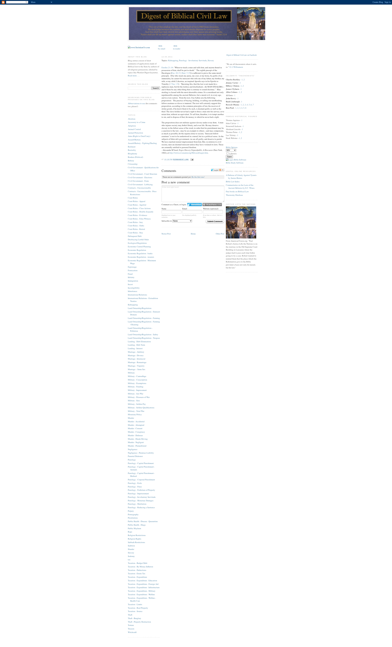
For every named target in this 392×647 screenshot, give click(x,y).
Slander (131, 549)
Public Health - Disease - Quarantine (143, 521)
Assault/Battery (134, 139)
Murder (131, 418)
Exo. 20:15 (176, 73)
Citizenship (133, 164)
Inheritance (132, 291)
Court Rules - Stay (135, 232)
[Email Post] (191, 159)
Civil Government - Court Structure (142, 173)
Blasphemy (132, 153)
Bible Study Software (234, 162)
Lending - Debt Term (136, 344)
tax (129, 559)
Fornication (133, 270)
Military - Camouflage (137, 376)
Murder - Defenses (135, 435)
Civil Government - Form (138, 181)
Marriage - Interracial (136, 358)
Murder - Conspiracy (136, 431)
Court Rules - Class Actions (139, 208)
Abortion (131, 118)
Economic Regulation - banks (140, 253)
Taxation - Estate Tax (136, 573)
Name (164, 208)
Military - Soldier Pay (137, 404)
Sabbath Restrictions (136, 542)
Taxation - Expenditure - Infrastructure (144, 587)
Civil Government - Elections (140, 177)
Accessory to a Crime (136, 122)
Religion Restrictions (137, 535)
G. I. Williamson (236, 67)
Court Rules (133, 197)
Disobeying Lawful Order (138, 239)
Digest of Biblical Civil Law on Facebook (241, 55)
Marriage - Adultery (136, 351)
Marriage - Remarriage (137, 362)
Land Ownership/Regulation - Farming (144, 318)
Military (131, 372)
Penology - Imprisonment (138, 493)
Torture (131, 625)
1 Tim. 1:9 (174, 84)
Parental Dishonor (135, 456)
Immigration (133, 280)
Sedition (131, 545)
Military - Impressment (137, 390)
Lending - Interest (135, 348)
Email (184, 208)
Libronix (233, 153)
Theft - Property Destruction (139, 621)
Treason (131, 628)
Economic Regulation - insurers (141, 257)
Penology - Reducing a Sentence (141, 507)
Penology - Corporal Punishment (141, 479)
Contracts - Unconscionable (139, 187)
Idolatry (131, 277)
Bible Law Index (233, 181)
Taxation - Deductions (137, 570)
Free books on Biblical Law (237, 191)
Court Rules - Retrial (136, 229)
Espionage (132, 266)
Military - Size (134, 400)
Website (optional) (210, 208)
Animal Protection (135, 132)
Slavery (131, 552)
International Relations (137, 294)
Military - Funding (135, 386)
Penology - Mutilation (137, 503)
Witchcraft (132, 632)
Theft (130, 614)
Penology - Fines (135, 486)
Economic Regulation (137, 250)
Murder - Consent (135, 428)
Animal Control (134, 129)
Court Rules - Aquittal (137, 204)
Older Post (220, 233)
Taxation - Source (135, 611)
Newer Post (166, 233)
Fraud (130, 274)
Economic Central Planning (139, 246)
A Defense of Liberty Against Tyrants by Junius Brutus (241, 177)
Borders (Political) (135, 157)
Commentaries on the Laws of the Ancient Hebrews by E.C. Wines (240, 186)
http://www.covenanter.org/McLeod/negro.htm (188, 152)
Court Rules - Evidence (137, 215)
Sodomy (131, 556)
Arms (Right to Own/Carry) (139, 136)
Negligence (132, 449)
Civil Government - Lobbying (140, 184)
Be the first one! (198, 177)
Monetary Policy (135, 414)
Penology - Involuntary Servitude (142, 497)
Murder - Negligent (136, 442)
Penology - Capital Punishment (141, 463)
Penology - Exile (135, 483)
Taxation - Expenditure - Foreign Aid (143, 584)
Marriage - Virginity (136, 365)
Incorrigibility (134, 287)
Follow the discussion (221, 170)
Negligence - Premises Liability (141, 452)
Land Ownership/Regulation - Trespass (144, 338)
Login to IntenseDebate (194, 204)
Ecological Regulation (137, 243)
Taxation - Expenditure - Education (142, 580)
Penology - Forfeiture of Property (141, 490)
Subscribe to (167, 220)
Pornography (133, 514)
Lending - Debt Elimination (139, 341)
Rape (130, 531)
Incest (130, 284)
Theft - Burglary (134, 618)
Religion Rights (134, 538)
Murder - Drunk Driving (138, 439)
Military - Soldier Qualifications (141, 407)
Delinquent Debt (135, 236)
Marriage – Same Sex (136, 369)
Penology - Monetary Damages (140, 500)
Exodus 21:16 (167, 67)
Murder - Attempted (136, 425)
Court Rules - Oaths (136, 225)
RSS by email (161, 47)
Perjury (131, 511)
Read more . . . (133, 75)
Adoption (132, 125)
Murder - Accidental (136, 421)
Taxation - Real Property (138, 607)
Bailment (132, 146)
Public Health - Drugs (137, 524)
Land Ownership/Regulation (139, 308)
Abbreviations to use (136, 103)
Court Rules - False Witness (139, 218)
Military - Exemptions (137, 383)
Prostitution (133, 517)
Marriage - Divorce (135, 355)
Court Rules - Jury (135, 222)
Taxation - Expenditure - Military (141, 591)
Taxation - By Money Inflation (140, 566)
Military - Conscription (137, 379)
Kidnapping (133, 304)
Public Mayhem (134, 528)
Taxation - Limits (135, 604)
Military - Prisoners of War (139, 397)
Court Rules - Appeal (136, 201)
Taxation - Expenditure (137, 577)
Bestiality (132, 150)
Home (193, 233)
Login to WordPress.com (212, 204)
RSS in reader (176, 47)
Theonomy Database (234, 195)
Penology (132, 459)
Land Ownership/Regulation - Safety (143, 334)
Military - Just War (135, 393)
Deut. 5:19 (186, 73)
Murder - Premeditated (137, 445)
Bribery (131, 160)
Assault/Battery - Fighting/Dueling (142, 143)
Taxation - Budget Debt (137, 563)
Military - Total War (136, 411)
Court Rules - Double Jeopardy (140, 211)
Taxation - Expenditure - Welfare (141, 594)
